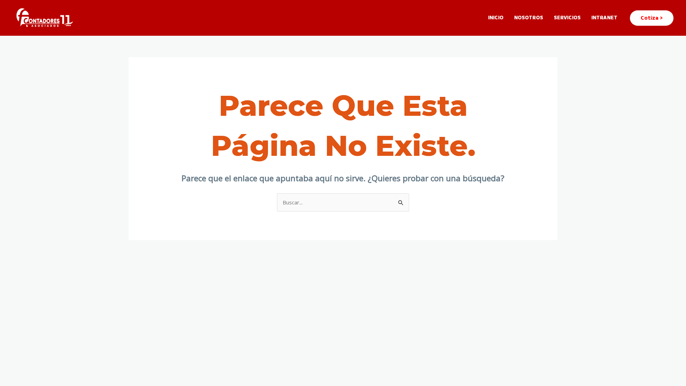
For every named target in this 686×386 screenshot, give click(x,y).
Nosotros (528, 17)
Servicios (567, 17)
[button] (651, 18)
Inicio (495, 17)
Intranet (604, 17)
